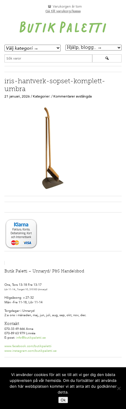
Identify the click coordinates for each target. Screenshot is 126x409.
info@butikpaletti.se (31, 338)
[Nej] (119, 388)
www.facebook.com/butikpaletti (28, 346)
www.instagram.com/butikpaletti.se (30, 351)
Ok (63, 400)
